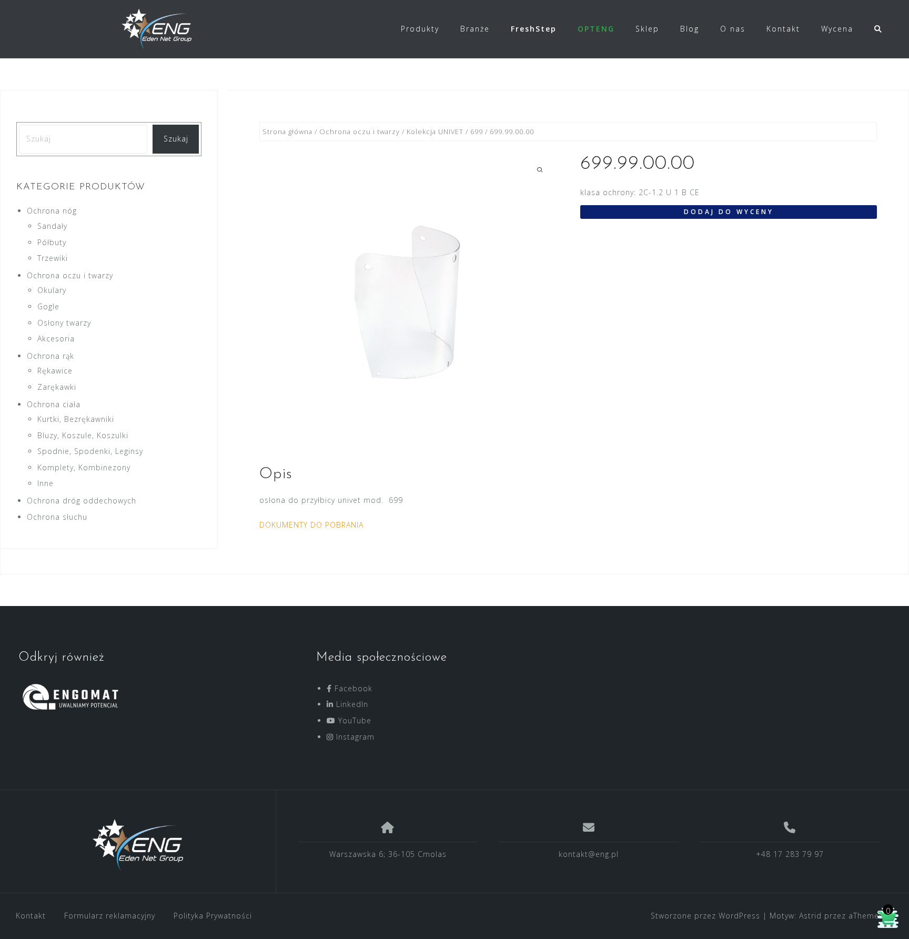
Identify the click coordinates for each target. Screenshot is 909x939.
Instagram (354, 737)
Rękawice (55, 371)
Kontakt (783, 29)
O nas (732, 29)
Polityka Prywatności (213, 916)
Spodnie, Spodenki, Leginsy (90, 451)
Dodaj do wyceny (729, 211)
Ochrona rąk (50, 356)
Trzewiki (52, 258)
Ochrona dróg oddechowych (81, 501)
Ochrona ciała (53, 404)
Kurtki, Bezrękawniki (75, 419)
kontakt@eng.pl (589, 854)
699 (476, 131)
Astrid (810, 916)
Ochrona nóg (52, 211)
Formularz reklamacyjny (109, 916)
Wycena (837, 29)
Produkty (420, 29)
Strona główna (287, 131)
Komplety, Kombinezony (83, 467)
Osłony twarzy (64, 323)
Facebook (352, 688)
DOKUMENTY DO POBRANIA (311, 525)
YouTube (353, 720)
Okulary (51, 290)
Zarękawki (56, 387)
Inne (45, 483)
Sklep (647, 29)
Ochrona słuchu (57, 517)
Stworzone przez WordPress (705, 916)
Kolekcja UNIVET (435, 131)
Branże (475, 29)
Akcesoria (56, 339)
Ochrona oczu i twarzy (359, 131)
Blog (689, 29)
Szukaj (176, 139)
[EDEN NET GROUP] (138, 845)
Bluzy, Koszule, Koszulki (82, 435)
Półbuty (51, 242)
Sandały (52, 226)
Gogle (48, 306)
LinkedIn (351, 704)
